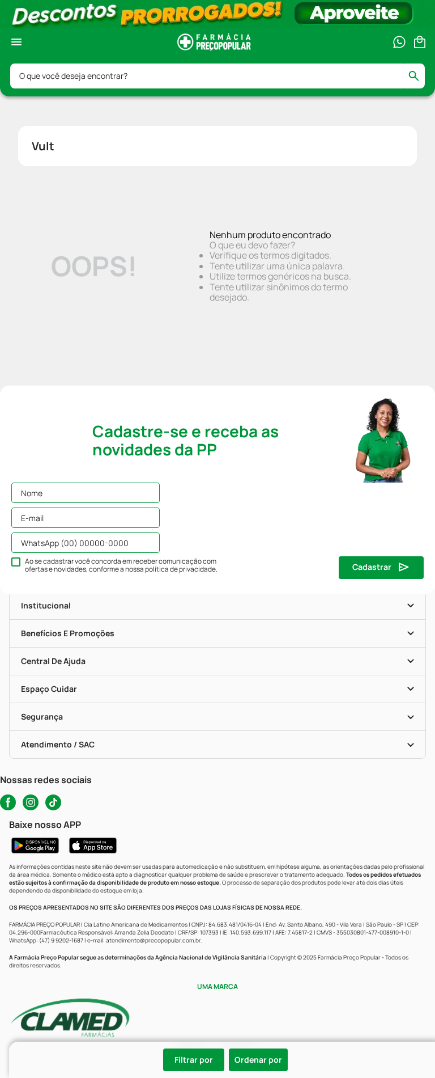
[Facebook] (8, 802)
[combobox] (217, 76)
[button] (116, 1060)
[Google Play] (35, 845)
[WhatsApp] (399, 42)
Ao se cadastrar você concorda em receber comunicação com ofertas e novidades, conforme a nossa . (121, 565)
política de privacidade (180, 569)
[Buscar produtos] (419, 76)
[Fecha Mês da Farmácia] (217, 14)
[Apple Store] (93, 845)
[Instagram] (31, 802)
